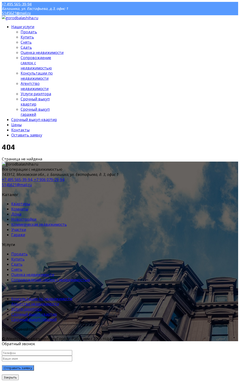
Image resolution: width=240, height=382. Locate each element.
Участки (18, 229)
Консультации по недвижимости (41, 298)
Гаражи (18, 234)
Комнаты (19, 209)
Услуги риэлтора (26, 309)
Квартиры (20, 203)
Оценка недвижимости (32, 274)
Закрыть (10, 377)
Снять (16, 269)
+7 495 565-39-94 (17, 4)
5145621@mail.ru (16, 13)
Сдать (16, 264)
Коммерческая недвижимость (39, 224)
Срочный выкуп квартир (34, 314)
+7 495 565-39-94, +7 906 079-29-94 (33, 179)
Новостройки (23, 219)
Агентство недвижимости (35, 303)
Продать (19, 254)
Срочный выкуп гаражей (34, 319)
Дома (16, 214)
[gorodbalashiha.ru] (20, 17)
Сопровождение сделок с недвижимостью (50, 279)
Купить (18, 259)
